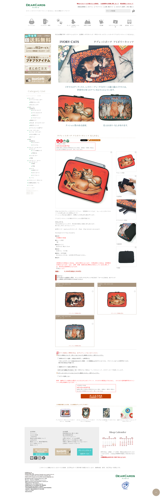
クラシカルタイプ (37, 112)
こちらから (71, 232)
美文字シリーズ (34, 125)
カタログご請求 (120, 6)
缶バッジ (32, 137)
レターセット (34, 162)
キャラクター (36, 142)
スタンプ (32, 149)
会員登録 (32, 431)
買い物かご (130, 6)
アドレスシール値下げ (36, 127)
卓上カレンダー (34, 104)
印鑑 (31, 158)
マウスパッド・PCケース (93, 34)
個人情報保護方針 (68, 435)
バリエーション (36, 117)
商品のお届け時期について (38, 438)
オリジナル (35, 145)
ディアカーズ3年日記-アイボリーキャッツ (106, 420)
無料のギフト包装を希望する (68, 367)
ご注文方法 (33, 436)
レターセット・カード (35, 160)
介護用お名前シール (34, 182)
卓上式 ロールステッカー (37, 122)
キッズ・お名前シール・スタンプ (73, 26)
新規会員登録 (82, 6)
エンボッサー (34, 155)
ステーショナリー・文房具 (115, 26)
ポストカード (36, 172)
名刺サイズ (35, 170)
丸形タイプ (35, 115)
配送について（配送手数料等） (39, 441)
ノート (32, 177)
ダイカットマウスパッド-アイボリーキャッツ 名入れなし (86, 420)
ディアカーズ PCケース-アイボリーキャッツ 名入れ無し (65, 420)
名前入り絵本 (87, 25)
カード (32, 168)
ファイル (31, 185)
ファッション (31, 25)
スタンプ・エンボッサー (35, 147)
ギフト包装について (36, 443)
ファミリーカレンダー (36, 99)
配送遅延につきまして (126, 3)
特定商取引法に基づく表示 (70, 433)
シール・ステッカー (34, 130)
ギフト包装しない (64, 376)
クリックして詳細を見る (75, 313)
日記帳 (101, 25)
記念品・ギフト (129, 25)
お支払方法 (33, 440)
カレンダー (32, 98)
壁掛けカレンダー (35, 102)
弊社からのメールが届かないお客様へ (88, 3)
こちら (81, 149)
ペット (59, 25)
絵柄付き (32, 108)
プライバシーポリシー (69, 436)
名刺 (30, 139)
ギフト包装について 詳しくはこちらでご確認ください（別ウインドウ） (81, 355)
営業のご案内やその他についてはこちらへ (75, 441)
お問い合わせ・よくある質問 (71, 438)
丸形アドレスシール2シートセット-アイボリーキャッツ (126, 420)
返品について (34, 445)
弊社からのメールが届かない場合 (72, 440)
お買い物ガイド (108, 6)
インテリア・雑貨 (45, 25)
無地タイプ (33, 120)
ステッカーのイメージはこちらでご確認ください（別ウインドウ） (79, 373)
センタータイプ (36, 110)
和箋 (33, 163)
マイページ (99, 6)
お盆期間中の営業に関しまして (110, 3)
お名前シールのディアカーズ (71, 443)
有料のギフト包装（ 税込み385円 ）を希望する (94, 360)
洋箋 (33, 166)
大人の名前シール (35, 134)
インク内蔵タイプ (37, 150)
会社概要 (65, 431)
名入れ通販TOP (60, 34)
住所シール (32, 107)
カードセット (36, 175)
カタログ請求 (34, 435)
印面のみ (34, 153)
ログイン (90, 6)
